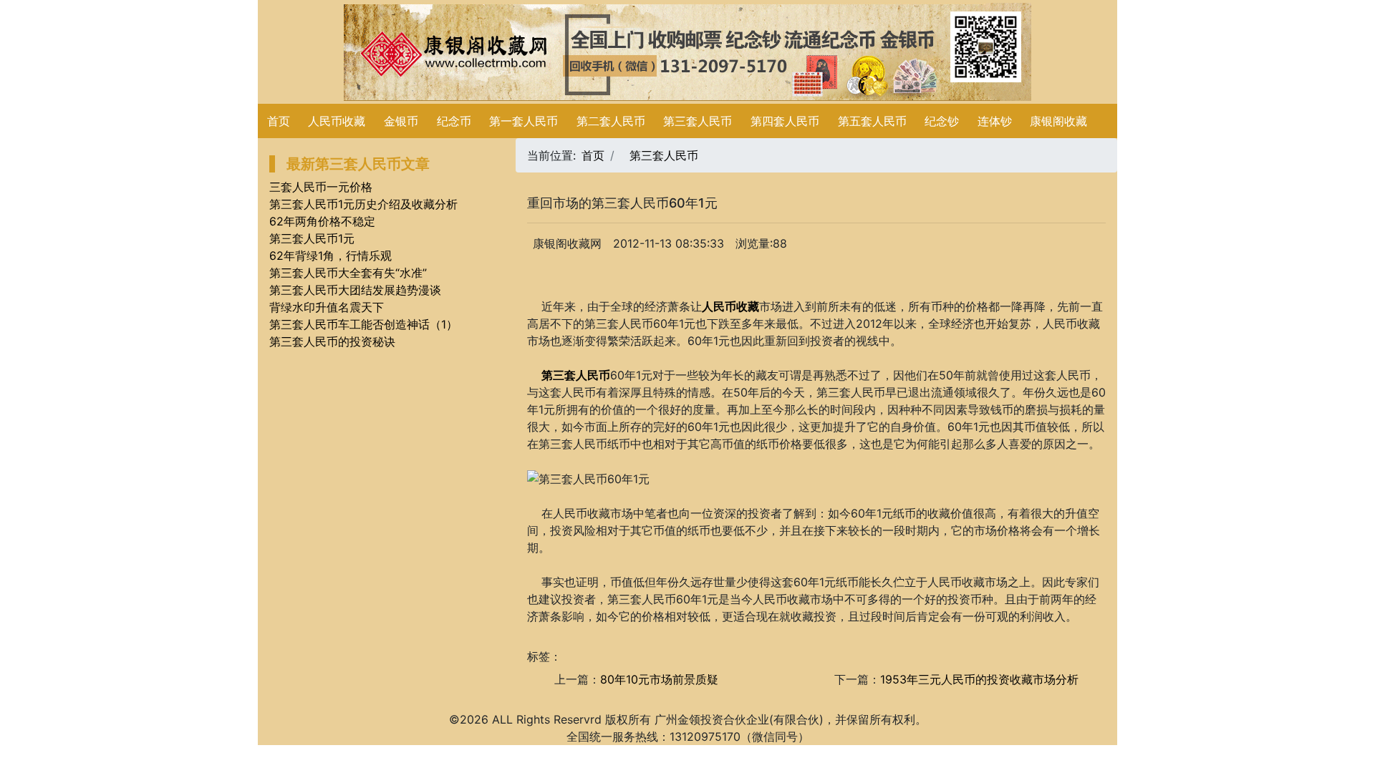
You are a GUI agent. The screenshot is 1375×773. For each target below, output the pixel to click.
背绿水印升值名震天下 (326, 307)
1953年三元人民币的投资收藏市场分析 (979, 679)
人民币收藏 (336, 121)
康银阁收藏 (1058, 121)
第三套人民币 (697, 121)
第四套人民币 (785, 121)
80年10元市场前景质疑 (659, 679)
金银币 (401, 121)
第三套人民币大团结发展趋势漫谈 (355, 290)
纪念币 (454, 121)
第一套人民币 (523, 121)
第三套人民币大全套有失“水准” (348, 273)
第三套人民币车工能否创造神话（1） (363, 324)
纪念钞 (942, 121)
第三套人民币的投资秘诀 (332, 341)
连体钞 (995, 121)
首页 (278, 121)
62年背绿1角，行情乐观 (330, 255)
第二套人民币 (610, 121)
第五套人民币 (872, 121)
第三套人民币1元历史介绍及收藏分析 (363, 204)
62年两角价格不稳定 (322, 221)
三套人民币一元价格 (320, 187)
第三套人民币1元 (311, 238)
